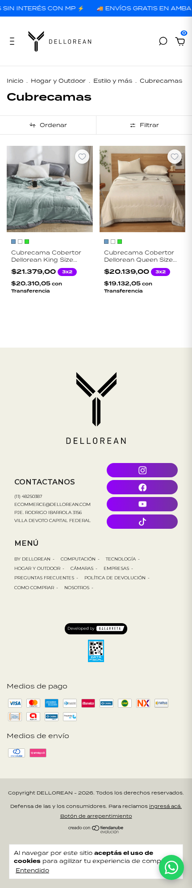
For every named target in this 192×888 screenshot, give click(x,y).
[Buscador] (162, 42)
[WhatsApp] (171, 867)
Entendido (32, 870)
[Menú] (14, 42)
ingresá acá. (165, 806)
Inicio (15, 81)
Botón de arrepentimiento (96, 816)
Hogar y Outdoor (58, 81)
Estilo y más (112, 81)
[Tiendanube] (96, 831)
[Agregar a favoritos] (82, 156)
